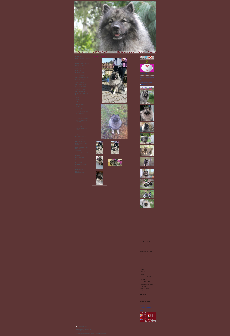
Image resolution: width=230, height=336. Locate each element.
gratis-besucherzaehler (145, 307)
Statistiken (142, 305)
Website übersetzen (144, 73)
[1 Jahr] (115, 147)
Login (153, 326)
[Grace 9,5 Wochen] (147, 161)
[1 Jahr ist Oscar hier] (99, 147)
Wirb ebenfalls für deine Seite (146, 82)
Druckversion (80, 326)
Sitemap (85, 326)
